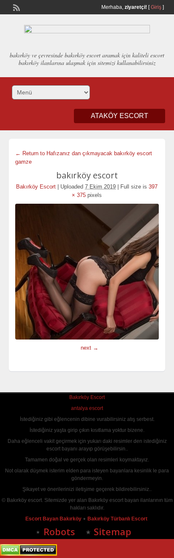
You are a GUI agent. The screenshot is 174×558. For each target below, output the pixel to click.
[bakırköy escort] (87, 272)
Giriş (156, 7)
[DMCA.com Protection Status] (28, 554)
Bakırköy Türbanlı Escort (118, 519)
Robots (59, 531)
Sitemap (112, 531)
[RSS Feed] (15, 6)
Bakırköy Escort (36, 186)
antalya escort (87, 408)
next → (89, 348)
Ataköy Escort (119, 115)
